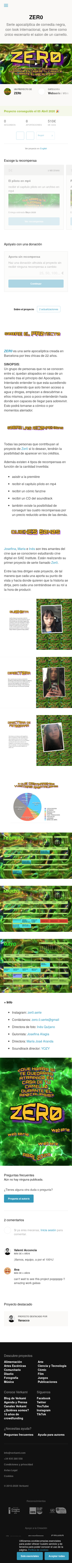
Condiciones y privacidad (18, 1464)
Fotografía (11, 1378)
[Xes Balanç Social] (36, 1510)
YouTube (43, 1406)
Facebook (43, 1398)
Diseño (9, 1374)
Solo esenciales (30, 1556)
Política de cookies (38, 1549)
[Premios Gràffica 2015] (14, 1510)
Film (41, 1374)
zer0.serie (35, 1012)
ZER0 (17, 93)
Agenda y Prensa (15, 1402)
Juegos (43, 1378)
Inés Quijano (46, 1026)
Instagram (43, 1410)
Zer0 (24, 448)
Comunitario (12, 1370)
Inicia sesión (48, 1230)
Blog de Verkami (15, 1398)
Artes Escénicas (15, 1366)
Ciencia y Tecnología (52, 1366)
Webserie (54, 93)
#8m (66, 93)
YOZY (45, 1048)
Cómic (42, 1370)
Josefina (10, 548)
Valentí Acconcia (25, 1250)
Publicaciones (47, 1382)
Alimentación (13, 1362)
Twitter (41, 1402)
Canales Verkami (15, 1406)
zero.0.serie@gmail (45, 1019)
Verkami (36, 6)
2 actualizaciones (48, 309)
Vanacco (24, 1320)
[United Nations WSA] (58, 1510)
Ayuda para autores (51, 1435)
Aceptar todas (57, 1556)
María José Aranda (40, 1041)
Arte (40, 1362)
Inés (32, 548)
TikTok (41, 1414)
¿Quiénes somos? (16, 1410)
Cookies (8, 1476)
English (43, 148)
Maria (22, 548)
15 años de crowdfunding (13, 1416)
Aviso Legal (10, 1470)
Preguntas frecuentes (18, 1435)
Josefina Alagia (38, 1034)
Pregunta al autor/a (19, 1198)
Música (9, 1382)
